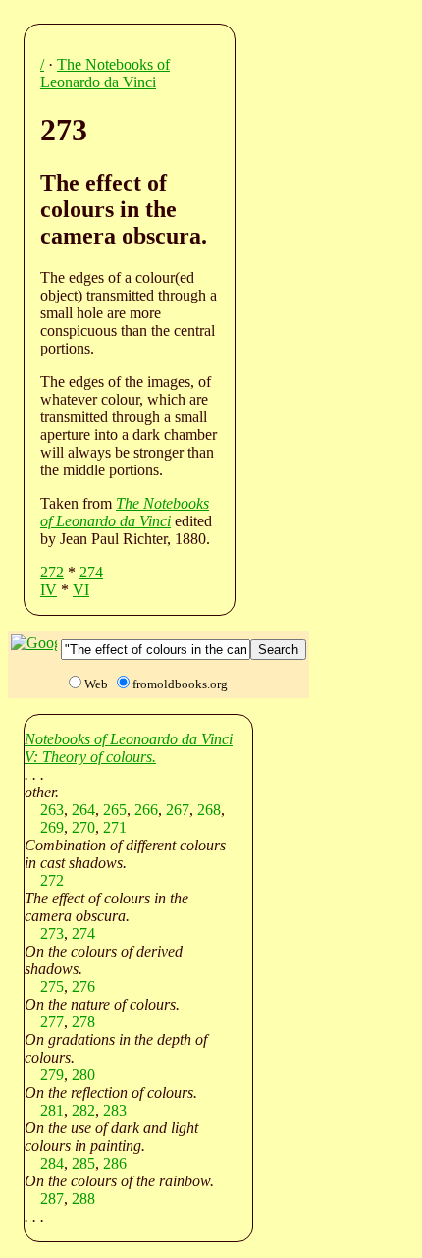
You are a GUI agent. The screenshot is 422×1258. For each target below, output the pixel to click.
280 (83, 1075)
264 (83, 809)
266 (146, 809)
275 (52, 986)
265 (115, 809)
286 (115, 1163)
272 (52, 572)
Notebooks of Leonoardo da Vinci (129, 739)
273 (52, 933)
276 (83, 986)
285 (83, 1163)
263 (52, 809)
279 (52, 1075)
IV (48, 589)
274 (91, 572)
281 (52, 1110)
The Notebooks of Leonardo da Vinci (105, 73)
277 (52, 1021)
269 (52, 827)
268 (209, 809)
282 (83, 1110)
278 (83, 1021)
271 (115, 827)
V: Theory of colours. (90, 756)
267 (177, 809)
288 (83, 1198)
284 (52, 1163)
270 (83, 827)
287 (52, 1198)
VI (81, 589)
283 (115, 1110)
